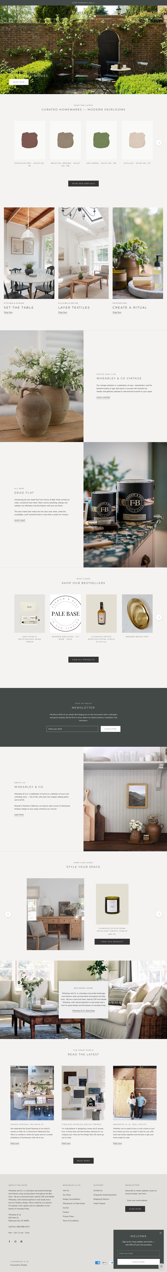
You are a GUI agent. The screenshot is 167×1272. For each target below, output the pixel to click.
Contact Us (97, 1190)
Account (132, 11)
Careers (66, 1212)
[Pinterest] (21, 1241)
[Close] (160, 1233)
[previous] (8, 143)
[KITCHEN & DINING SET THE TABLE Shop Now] (29, 246)
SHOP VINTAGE (103, 397)
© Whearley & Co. (19, 1261)
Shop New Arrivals (83, 184)
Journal (66, 1208)
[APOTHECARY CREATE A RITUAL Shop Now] (138, 246)
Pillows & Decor (13, 19)
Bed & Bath (35, 19)
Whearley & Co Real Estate (74, 1203)
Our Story (67, 1195)
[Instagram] (15, 1241)
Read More (83, 1161)
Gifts (146, 19)
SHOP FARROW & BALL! (83, 3)
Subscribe (139, 1262)
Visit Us (66, 1190)
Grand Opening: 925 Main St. (27, 1124)
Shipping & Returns (101, 1199)
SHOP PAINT (19, 520)
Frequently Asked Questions (105, 1195)
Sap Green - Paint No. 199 (101, 163)
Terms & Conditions (71, 1220)
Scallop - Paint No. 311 (137, 163)
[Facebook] (9, 1241)
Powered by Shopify (18, 1265)
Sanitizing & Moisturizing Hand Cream (29, 639)
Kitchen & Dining (57, 19)
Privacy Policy (68, 1216)
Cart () (155, 11)
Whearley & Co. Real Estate (83, 1010)
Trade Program (99, 1203)
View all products (83, 660)
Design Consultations (71, 1199)
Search (143, 11)
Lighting (78, 19)
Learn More (19, 814)
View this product (112, 942)
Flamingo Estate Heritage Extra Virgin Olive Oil (101, 639)
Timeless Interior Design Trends (81, 1124)
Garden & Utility (127, 19)
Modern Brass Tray (137, 637)
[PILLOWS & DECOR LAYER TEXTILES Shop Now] (83, 246)
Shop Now (19, 82)
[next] (159, 143)
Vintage (159, 19)
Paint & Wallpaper (100, 19)
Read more (14, 1143)
